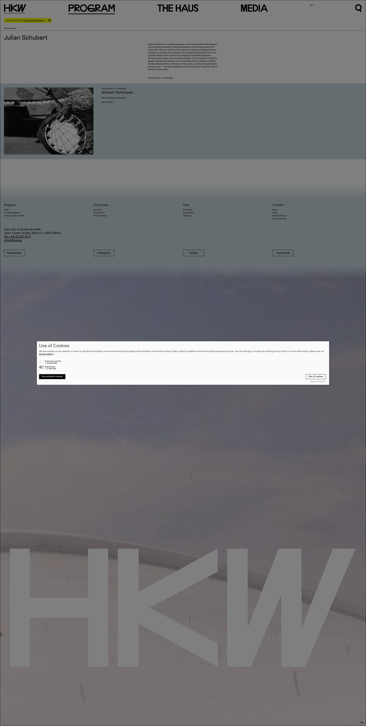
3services (51, 363)
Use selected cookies (52, 376)
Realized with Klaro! (317, 381)
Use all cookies (315, 376)
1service (50, 369)
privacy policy (46, 354)
